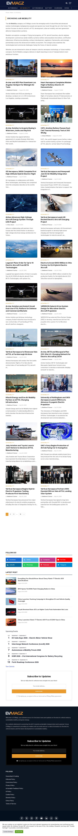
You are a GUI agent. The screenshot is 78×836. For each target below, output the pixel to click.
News (11, 12)
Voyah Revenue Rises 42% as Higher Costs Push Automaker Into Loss (43, 609)
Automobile (13, 8)
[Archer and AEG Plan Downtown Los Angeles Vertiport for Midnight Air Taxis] (21, 68)
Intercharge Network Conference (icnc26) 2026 (30, 644)
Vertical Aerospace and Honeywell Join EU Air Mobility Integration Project (55, 173)
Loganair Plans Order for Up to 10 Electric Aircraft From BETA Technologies (20, 265)
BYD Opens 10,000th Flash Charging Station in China (36, 589)
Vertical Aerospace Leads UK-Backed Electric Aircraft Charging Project (55, 219)
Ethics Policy (10, 800)
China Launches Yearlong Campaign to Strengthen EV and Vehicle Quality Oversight (44, 600)
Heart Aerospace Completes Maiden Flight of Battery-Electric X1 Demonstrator (56, 84)
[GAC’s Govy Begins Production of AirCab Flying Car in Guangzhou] (56, 431)
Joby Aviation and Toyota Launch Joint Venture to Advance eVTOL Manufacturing (20, 447)
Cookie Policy (10, 794)
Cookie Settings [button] (8, 831)
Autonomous (37, 8)
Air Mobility (25, 8)
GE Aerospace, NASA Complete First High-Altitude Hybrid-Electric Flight (21, 172)
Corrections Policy (11, 782)
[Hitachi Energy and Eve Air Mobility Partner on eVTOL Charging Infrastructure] (21, 383)
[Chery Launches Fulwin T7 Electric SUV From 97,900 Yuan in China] (11, 622)
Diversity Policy (10, 797)
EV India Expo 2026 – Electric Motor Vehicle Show (32, 638)
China (66, 8)
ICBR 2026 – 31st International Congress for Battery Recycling (37, 656)
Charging (58, 8)
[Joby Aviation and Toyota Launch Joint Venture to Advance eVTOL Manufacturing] (21, 431)
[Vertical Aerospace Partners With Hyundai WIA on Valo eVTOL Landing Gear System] (56, 475)
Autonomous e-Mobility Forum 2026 (26, 650)
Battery (48, 8)
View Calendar (10, 666)
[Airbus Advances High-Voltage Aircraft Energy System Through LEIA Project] (21, 203)
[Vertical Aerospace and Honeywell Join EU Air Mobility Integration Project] (56, 157)
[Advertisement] (39, 534)
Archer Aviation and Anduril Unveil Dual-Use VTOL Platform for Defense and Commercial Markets (21, 308)
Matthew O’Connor (12, 90)
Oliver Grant (10, 224)
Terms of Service (11, 803)
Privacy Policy (51, 696)
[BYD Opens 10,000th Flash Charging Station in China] (11, 591)
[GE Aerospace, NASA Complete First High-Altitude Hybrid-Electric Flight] (21, 157)
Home (7, 12)
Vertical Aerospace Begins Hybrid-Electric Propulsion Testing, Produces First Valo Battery (20, 491)
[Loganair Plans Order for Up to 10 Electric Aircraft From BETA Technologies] (21, 249)
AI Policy (8, 791)
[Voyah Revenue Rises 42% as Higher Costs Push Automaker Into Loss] (11, 612)
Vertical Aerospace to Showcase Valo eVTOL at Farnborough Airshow (21, 353)
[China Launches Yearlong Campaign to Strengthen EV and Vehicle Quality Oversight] (11, 601)
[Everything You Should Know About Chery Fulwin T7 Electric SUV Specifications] (11, 581)
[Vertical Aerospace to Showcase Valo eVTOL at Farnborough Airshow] (21, 338)
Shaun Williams (46, 135)
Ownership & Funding (12, 776)
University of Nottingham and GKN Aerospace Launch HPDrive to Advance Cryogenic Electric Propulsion (55, 400)
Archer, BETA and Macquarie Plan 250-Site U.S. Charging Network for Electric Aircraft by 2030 (55, 354)
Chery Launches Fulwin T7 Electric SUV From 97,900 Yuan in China (41, 620)
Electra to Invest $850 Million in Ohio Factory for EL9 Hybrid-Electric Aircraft (56, 265)
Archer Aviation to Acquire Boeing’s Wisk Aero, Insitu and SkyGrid (21, 129)
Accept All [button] (19, 831)
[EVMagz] (15, 3)
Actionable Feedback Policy (14, 788)
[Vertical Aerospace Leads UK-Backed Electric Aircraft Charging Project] (56, 203)
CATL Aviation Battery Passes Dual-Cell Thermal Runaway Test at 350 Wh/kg (56, 130)
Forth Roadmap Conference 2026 (25, 662)
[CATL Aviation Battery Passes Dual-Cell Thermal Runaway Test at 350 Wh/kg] (56, 114)
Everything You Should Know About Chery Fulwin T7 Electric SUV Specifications (41, 579)
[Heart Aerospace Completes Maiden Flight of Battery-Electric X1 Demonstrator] (56, 68)
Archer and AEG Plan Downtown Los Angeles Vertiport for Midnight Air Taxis (21, 84)
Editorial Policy (10, 779)
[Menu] (70, 3)
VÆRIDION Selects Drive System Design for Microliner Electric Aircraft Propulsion (54, 308)
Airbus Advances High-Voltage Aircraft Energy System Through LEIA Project (19, 219)
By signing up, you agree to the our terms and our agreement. (40, 696)
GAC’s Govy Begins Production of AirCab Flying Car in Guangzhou (55, 446)
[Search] (66, 3)
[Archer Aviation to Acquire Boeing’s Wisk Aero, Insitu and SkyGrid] (21, 114)
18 (20, 514)
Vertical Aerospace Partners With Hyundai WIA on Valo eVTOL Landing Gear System (56, 491)
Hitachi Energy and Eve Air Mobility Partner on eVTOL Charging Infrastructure (20, 399)
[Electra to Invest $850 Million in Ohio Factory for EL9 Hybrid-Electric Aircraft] (56, 249)
